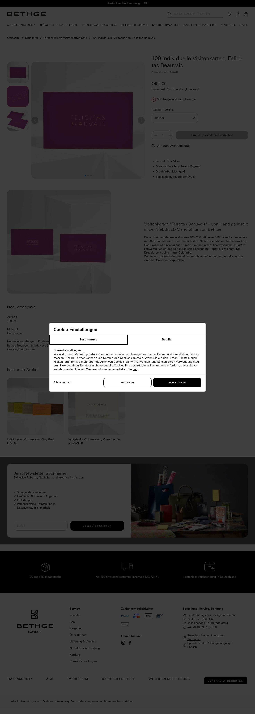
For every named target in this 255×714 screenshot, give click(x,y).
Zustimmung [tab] (88, 339)
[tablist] (127, 340)
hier (135, 369)
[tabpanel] (127, 360)
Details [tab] (166, 339)
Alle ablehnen (62, 382)
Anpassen (127, 382)
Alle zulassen (177, 382)
